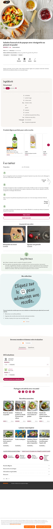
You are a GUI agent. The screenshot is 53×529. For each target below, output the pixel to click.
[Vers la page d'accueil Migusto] (6, 1)
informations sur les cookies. (15, 524)
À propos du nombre (16, 88)
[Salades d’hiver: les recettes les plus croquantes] (32, 438)
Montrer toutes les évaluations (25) (13, 379)
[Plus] (48, 364)
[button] (5, 369)
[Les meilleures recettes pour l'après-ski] (44, 438)
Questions (31, 347)
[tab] (26, 465)
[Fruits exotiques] (20, 438)
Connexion (27, 321)
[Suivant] (48, 145)
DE (4, 478)
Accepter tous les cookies (29, 526)
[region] (26, 524)
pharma (10, 369)
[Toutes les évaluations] (6, 47)
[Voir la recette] (8, 411)
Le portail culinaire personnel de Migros (11, 451)
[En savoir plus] (14, 245)
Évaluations (22, 347)
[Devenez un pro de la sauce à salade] (8, 438)
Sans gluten (6, 55)
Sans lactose (14, 55)
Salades (20, 55)
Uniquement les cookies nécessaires (43, 526)
